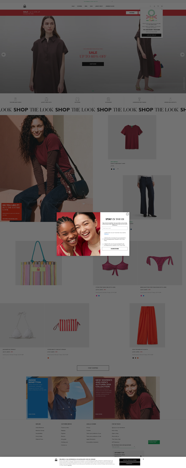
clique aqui (70, 465)
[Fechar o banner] (143, 459)
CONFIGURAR (129, 463)
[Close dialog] (127, 214)
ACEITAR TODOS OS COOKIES (129, 460)
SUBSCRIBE (115, 249)
